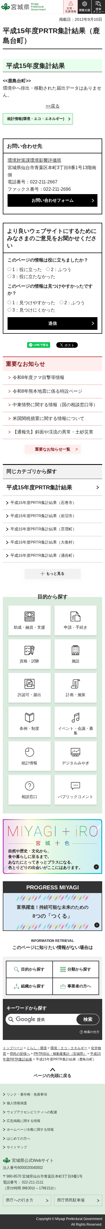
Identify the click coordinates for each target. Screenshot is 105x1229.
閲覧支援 (84, 7)
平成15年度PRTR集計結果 (39, 487)
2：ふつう (61, 269)
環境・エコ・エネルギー (68, 1048)
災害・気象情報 (71, 7)
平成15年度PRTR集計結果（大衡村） (43, 542)
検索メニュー (98, 7)
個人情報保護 (17, 1103)
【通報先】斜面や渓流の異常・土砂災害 (53, 432)
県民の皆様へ (20, 1054)
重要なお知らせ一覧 (52, 449)
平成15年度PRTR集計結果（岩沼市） (43, 516)
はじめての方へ (18, 1139)
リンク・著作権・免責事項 (27, 1094)
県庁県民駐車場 (71, 1200)
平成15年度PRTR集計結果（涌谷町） (43, 555)
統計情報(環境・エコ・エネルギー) (35, 119)
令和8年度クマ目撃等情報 (38, 377)
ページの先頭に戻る (52, 1075)
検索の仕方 (91, 1031)
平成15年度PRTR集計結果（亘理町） (43, 529)
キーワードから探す (26, 1008)
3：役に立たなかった (33, 276)
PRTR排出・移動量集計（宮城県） (60, 1054)
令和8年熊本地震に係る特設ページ (47, 391)
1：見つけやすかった (33, 302)
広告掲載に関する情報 (23, 1121)
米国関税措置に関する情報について (48, 418)
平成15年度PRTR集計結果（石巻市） (43, 502)
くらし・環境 (37, 1048)
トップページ (13, 1048)
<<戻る (53, 106)
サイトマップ (17, 1147)
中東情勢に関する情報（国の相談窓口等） (55, 404)
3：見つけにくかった (33, 310)
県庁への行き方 (19, 1200)
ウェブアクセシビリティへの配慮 (32, 1112)
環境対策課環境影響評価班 (34, 160)
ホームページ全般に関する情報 (30, 1130)
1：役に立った (27, 269)
